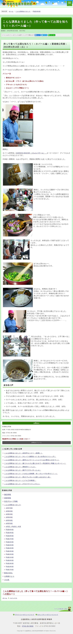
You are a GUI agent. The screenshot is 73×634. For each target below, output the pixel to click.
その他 (6, 580)
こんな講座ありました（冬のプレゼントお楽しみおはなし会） (27, 477)
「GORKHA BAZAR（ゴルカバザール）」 (30, 153)
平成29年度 (10, 532)
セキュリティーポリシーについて (47, 614)
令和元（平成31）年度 (13, 526)
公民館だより (9, 576)
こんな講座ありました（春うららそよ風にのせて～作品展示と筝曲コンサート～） (35, 463)
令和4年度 (9, 517)
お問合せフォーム (36, 442)
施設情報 (7, 494)
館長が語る (8, 573)
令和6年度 (9, 511)
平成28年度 (10, 535)
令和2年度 (9, 523)
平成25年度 (10, 545)
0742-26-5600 (27, 626)
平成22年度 (10, 554)
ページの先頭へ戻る (60, 609)
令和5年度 (9, 514)
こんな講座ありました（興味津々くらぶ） (20, 467)
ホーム (11, 11)
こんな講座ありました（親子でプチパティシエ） (22, 470)
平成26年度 (37, 11)
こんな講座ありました (23, 11)
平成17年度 (10, 569)
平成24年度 (10, 548)
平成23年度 (10, 551)
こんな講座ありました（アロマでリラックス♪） (22, 484)
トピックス (13, 598)
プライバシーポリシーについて (24, 614)
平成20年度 (10, 560)
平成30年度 (10, 529)
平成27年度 (10, 539)
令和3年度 (9, 520)
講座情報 (7, 498)
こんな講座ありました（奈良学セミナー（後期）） (23, 453)
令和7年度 (9, 508)
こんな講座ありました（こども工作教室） (20, 480)
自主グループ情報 (11, 501)
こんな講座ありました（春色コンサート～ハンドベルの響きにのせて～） (32, 460)
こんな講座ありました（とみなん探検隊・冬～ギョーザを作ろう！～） (31, 473)
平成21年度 (10, 557)
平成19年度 (10, 563)
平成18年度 (10, 566)
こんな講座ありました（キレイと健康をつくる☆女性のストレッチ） (30, 456)
